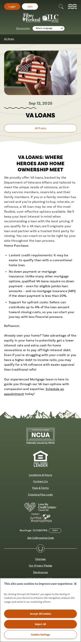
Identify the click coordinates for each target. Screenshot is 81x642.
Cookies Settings (40, 634)
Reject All (40, 624)
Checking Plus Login (40, 494)
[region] (40, 610)
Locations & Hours (40, 475)
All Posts (9, 38)
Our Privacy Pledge (40, 565)
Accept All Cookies (40, 613)
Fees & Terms (40, 488)
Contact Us (40, 481)
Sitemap (40, 559)
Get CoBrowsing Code (40, 538)
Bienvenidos (23, 28)
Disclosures (40, 572)
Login (12, 6)
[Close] (75, 583)
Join (30, 6)
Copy (55, 530)
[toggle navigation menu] (72, 6)
